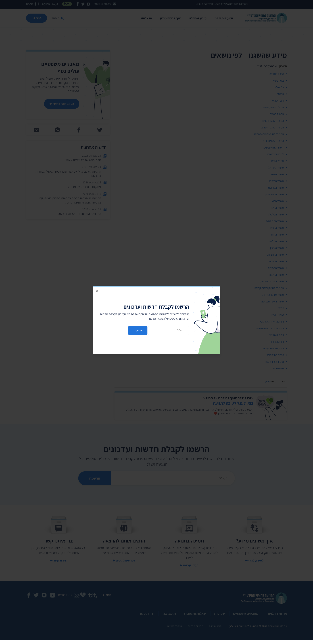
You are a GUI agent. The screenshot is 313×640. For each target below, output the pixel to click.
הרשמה (138, 330)
